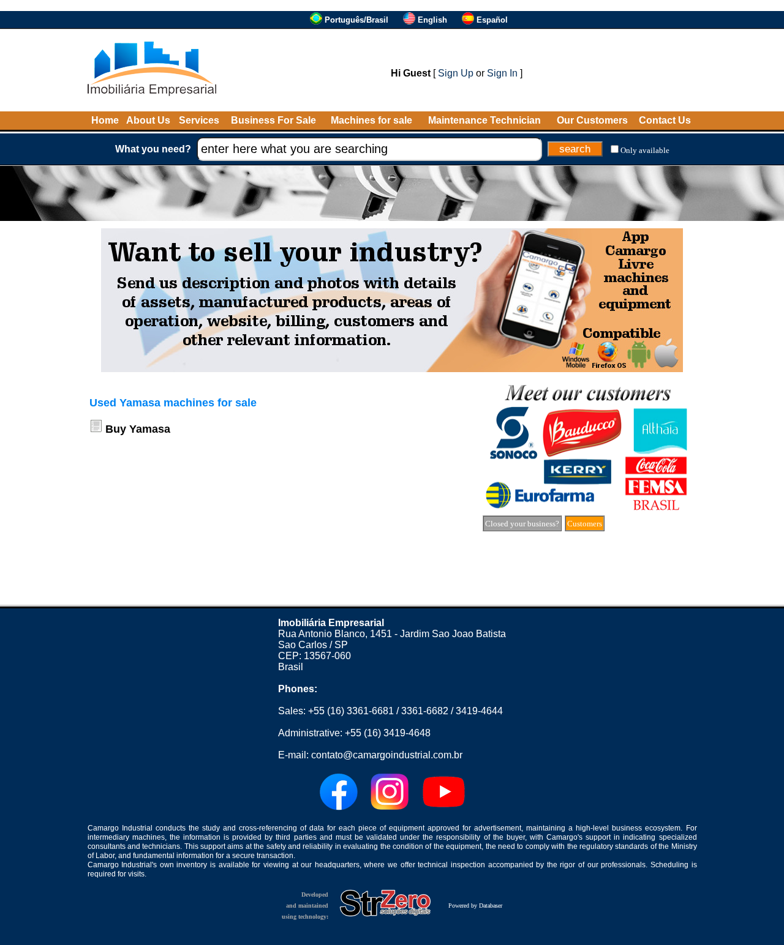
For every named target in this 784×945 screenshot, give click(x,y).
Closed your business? (522, 523)
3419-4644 (479, 711)
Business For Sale (273, 120)
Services (199, 120)
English (432, 19)
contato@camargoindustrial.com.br (386, 755)
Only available (644, 150)
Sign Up (455, 73)
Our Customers (592, 120)
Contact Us (665, 120)
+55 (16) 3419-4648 (388, 733)
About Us (148, 120)
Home (105, 120)
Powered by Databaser (475, 905)
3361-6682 (424, 711)
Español (492, 19)
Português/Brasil (356, 19)
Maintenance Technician (484, 120)
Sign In (502, 73)
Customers (584, 523)
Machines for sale (371, 120)
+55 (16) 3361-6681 (351, 711)
